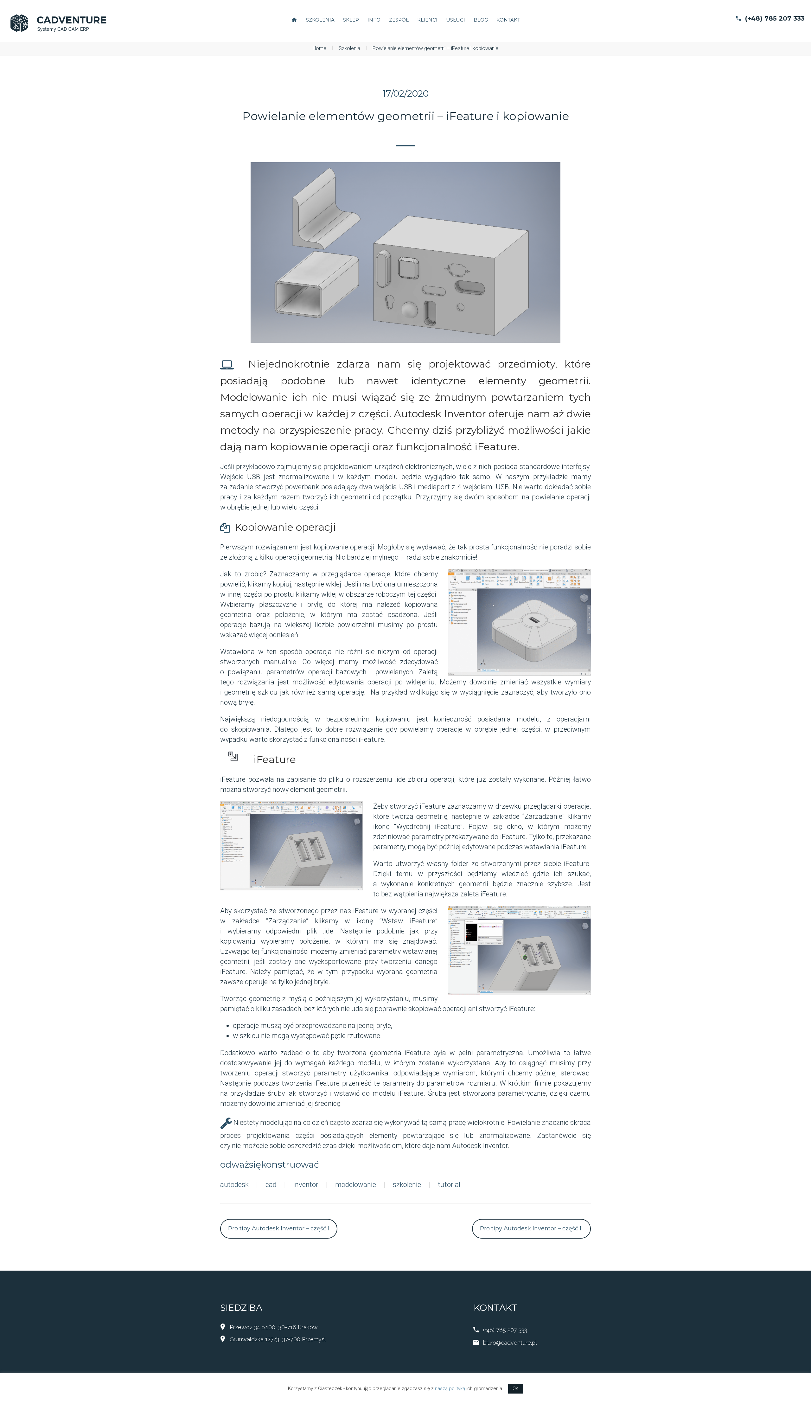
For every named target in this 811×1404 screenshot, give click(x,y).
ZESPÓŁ (399, 20)
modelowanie (355, 1185)
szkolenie (407, 1185)
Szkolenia (349, 48)
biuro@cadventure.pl (510, 1342)
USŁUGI (455, 20)
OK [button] (516, 1388)
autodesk (234, 1185)
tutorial (449, 1185)
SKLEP (351, 20)
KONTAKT (508, 20)
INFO (373, 20)
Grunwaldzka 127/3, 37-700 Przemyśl (278, 1339)
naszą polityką (450, 1388)
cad (271, 1185)
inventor (305, 1185)
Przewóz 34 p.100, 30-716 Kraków (274, 1327)
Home (319, 48)
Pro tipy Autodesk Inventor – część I (278, 1228)
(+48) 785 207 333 (775, 18)
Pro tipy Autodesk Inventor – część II (531, 1228)
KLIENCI (427, 20)
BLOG (481, 20)
